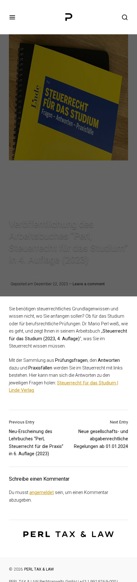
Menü (12, 17)
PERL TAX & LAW (39, 569)
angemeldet (41, 492)
